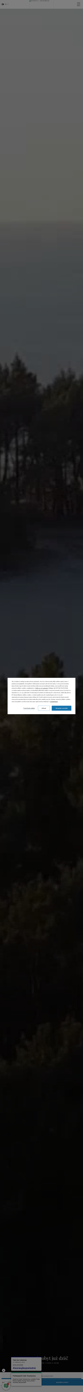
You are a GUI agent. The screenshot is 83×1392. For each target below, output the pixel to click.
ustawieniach (54, 701)
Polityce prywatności (41, 688)
